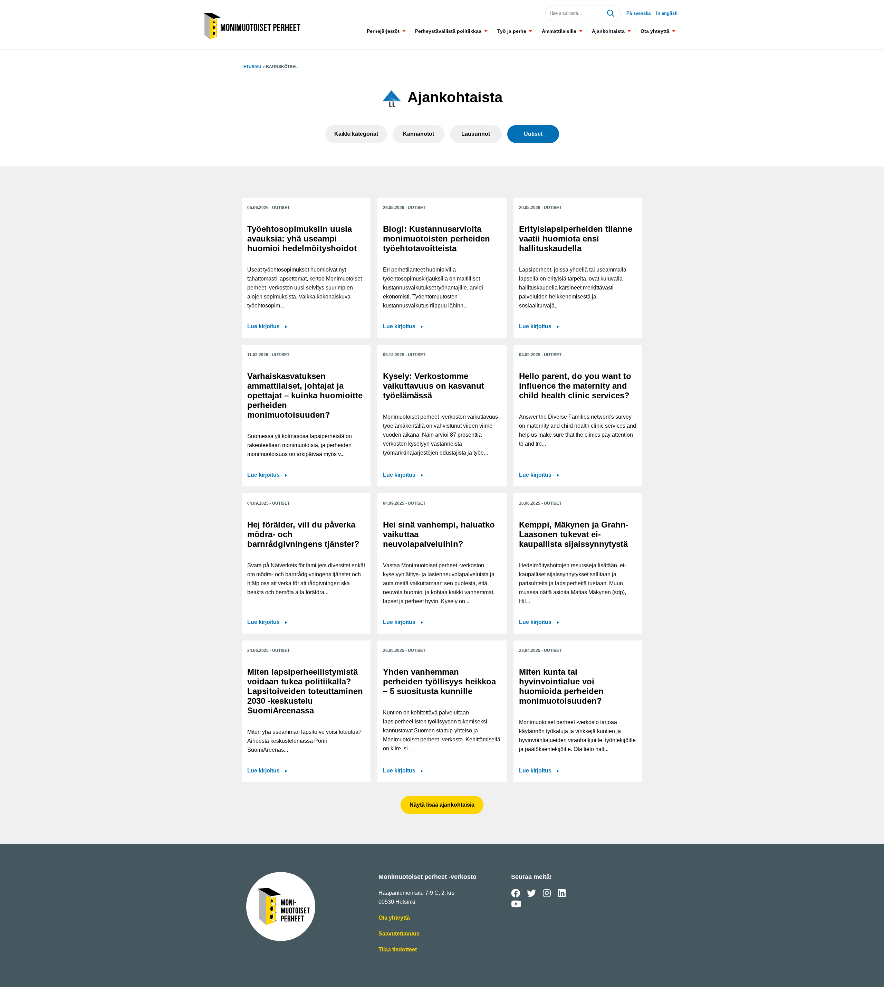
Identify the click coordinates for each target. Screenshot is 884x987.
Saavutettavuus (399, 934)
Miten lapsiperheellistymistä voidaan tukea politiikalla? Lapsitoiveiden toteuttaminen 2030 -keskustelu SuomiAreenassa (305, 691)
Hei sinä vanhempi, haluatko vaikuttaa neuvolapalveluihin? (439, 534)
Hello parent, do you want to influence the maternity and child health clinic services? (575, 385)
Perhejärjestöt (383, 31)
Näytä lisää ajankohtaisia (442, 805)
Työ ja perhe (511, 31)
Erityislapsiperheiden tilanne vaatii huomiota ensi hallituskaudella (575, 238)
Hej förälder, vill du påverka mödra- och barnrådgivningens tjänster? (303, 534)
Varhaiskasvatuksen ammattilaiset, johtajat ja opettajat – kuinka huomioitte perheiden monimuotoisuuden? (305, 395)
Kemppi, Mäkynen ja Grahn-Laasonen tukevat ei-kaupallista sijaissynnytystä (573, 534)
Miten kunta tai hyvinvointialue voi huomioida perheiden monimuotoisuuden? (561, 686)
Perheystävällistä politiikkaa (448, 31)
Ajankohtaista (608, 31)
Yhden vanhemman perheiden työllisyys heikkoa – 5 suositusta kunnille (439, 681)
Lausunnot (475, 134)
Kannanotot (418, 134)
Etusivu (252, 66)
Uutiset (533, 134)
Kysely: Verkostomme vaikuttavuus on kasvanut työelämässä (433, 385)
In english (667, 13)
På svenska (638, 13)
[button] (404, 31)
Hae (610, 13)
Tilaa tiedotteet (397, 950)
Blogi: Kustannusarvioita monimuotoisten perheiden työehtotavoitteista (436, 238)
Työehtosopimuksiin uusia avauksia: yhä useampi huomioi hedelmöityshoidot (302, 238)
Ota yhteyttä (655, 31)
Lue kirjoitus (267, 327)
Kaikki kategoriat (356, 134)
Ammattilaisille (559, 31)
